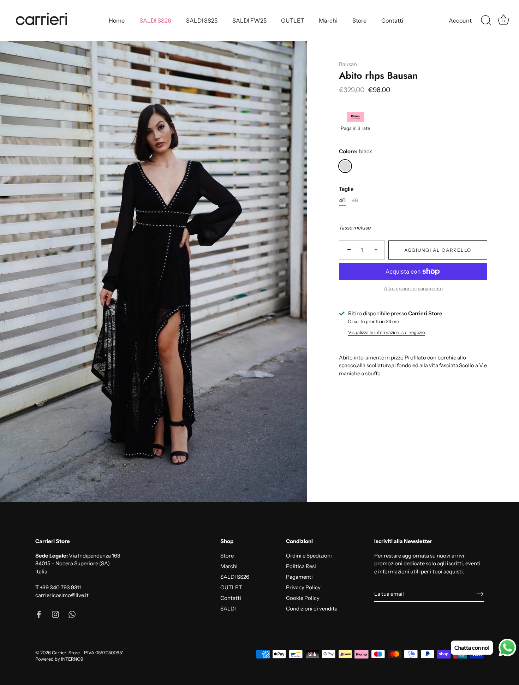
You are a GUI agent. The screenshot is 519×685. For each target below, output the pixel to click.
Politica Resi (301, 566)
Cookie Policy (303, 598)
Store (359, 20)
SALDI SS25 (201, 20)
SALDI (228, 608)
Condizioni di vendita (312, 608)
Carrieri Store (66, 652)
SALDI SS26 (155, 20)
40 (342, 200)
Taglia (346, 189)
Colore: (355, 151)
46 (355, 200)
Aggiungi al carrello (437, 250)
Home (117, 20)
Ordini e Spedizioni (309, 555)
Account (460, 20)
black (345, 166)
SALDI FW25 (249, 20)
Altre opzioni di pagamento (413, 288)
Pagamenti (299, 576)
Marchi (328, 20)
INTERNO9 (72, 659)
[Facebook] (38, 613)
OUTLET (292, 20)
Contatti (392, 20)
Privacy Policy (303, 587)
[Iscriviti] (480, 593)
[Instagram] (55, 613)
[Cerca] (486, 20)
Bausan (348, 64)
